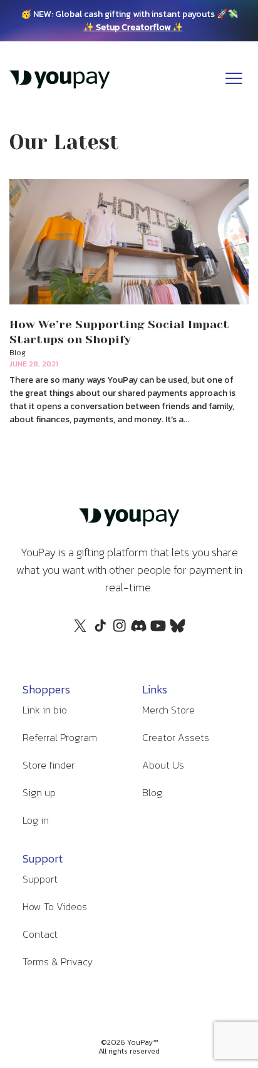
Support (40, 878)
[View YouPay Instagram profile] (119, 632)
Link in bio (45, 709)
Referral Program (60, 737)
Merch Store (168, 709)
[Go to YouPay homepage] (59, 85)
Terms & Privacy (58, 961)
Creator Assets (175, 737)
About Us (163, 764)
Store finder (49, 764)
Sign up (39, 792)
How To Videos (55, 906)
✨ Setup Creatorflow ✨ (133, 27)
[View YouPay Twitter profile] (80, 629)
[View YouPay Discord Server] (138, 629)
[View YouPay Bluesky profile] (177, 629)
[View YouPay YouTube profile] (158, 629)
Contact (40, 933)
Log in (36, 819)
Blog (152, 792)
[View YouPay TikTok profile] (99, 632)
